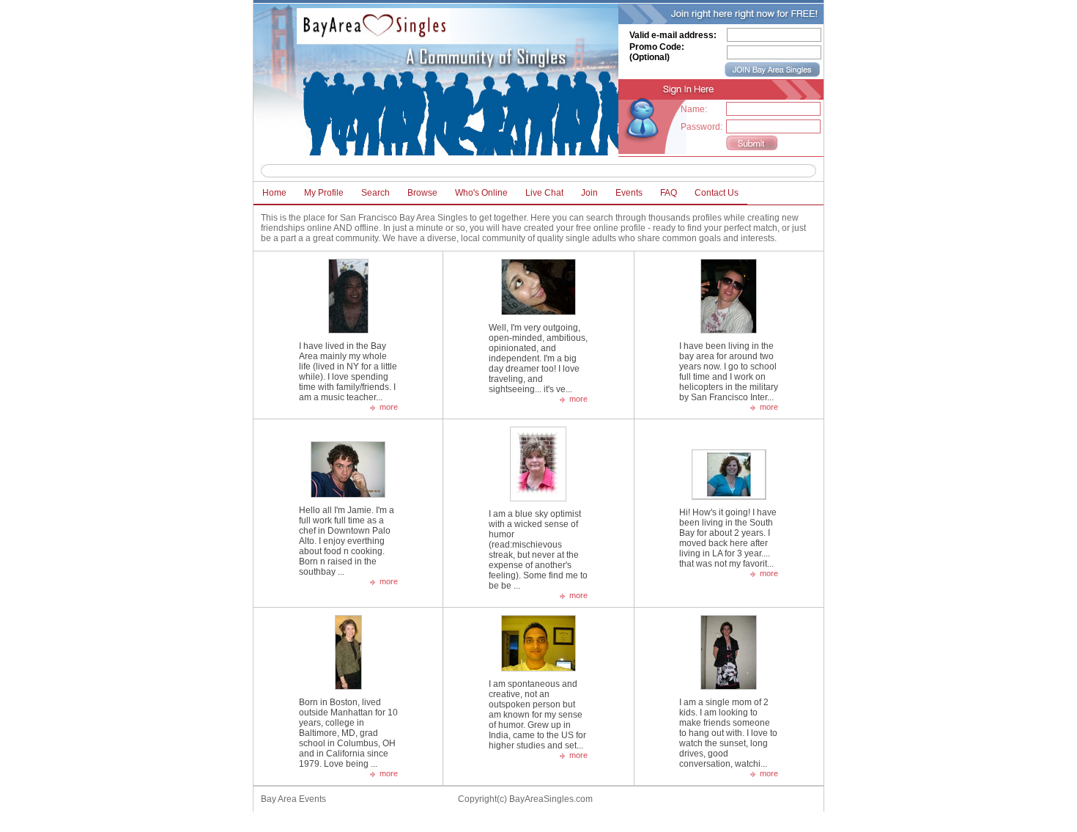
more (389, 406)
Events (629, 193)
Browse (422, 193)
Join (589, 193)
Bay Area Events (293, 799)
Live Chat (544, 193)
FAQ (668, 193)
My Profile (324, 193)
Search (375, 193)
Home (274, 193)
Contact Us (717, 193)
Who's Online (481, 193)
